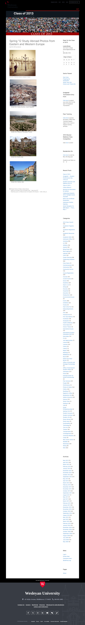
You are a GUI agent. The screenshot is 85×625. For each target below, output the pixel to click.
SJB (64, 405)
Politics (65, 389)
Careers (28, 605)
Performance (66, 385)
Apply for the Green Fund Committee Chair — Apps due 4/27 (24, 190)
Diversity (65, 289)
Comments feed (67, 558)
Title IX (41, 621)
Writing (65, 445)
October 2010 (66, 511)
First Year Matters (68, 316)
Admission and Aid (51, 9)
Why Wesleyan (30, 9)
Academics (40, 9)
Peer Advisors (66, 381)
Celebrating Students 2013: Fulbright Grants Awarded (69, 195)
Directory (42, 605)
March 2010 (66, 521)
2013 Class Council (68, 222)
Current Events (67, 278)
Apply (63, 2)
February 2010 (67, 523)
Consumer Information (54, 621)
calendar (65, 253)
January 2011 (66, 505)
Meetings (65, 352)
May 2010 (65, 517)
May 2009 (65, 541)
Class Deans (66, 263)
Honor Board (66, 324)
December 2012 (67, 470)
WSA (64, 447)
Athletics (65, 245)
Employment (66, 295)
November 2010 (67, 509)
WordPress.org (67, 560)
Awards (65, 247)
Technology (66, 425)
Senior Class (66, 401)
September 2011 (67, 493)
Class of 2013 (24, 13)
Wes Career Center (68, 439)
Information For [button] (74, 2)
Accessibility (46, 621)
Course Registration (68, 273)
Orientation (66, 371)
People (12, 188)
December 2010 (67, 507)
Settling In (65, 403)
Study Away (66, 421)
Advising (65, 241)
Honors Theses (67, 326)
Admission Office (67, 239)
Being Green (66, 249)
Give (67, 2)
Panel (64, 373)
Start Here (66, 77)
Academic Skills (67, 237)
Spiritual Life (66, 411)
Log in (64, 554)
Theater (65, 429)
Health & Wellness (68, 322)
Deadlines (65, 282)
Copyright (33, 621)
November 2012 (67, 472)
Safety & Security (67, 397)
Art (64, 243)
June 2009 (66, 539)
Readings (65, 391)
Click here (65, 100)
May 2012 (65, 478)
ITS (64, 338)
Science (65, 399)
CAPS (64, 255)
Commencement (67, 265)
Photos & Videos (18, 188)
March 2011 (66, 501)
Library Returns (67, 187)
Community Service (68, 269)
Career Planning (67, 257)
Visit (60, 2)
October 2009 (67, 531)
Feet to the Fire (67, 307)
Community (66, 267)
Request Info (54, 2)
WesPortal (35, 605)
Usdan (65, 437)
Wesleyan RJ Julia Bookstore (55, 605)
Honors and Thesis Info (69, 84)
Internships (66, 336)
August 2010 (66, 515)
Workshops (66, 443)
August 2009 (66, 535)
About (72, 9)
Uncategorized (67, 433)
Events (65, 300)
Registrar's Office (67, 393)
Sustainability (66, 423)
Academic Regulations (69, 229)
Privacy (37, 621)
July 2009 (65, 537)
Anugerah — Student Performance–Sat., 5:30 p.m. (68, 178)
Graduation (66, 320)
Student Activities (67, 415)
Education (65, 293)
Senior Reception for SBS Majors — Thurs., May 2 (69, 207)
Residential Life (67, 395)
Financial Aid (66, 314)
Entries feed (66, 556)
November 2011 (67, 489)
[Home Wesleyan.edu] (42, 585)
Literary (65, 348)
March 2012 (66, 482)
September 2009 (67, 533)
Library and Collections (41, 606)
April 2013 (65, 462)
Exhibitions (66, 302)
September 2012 (67, 476)
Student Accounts (68, 413)
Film (64, 312)
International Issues (68, 329)
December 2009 (67, 527)
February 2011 (67, 503)
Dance (64, 280)
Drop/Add (65, 291)
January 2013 (66, 468)
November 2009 (67, 529)
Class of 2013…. (67, 185)
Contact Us (21, 605)
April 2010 (65, 519)
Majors (65, 350)
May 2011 (65, 497)
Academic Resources (68, 233)
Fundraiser (66, 318)
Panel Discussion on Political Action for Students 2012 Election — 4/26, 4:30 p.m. (29, 191)
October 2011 (66, 491)
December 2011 (67, 487)
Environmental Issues (68, 297)
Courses (65, 276)
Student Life (66, 417)
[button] (78, 9)
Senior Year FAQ (67, 82)
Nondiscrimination (63, 621)
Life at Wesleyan (63, 9)
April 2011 (65, 499)
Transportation (67, 431)
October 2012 (66, 474)
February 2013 (67, 466)
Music (64, 356)
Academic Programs (68, 226)
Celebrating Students (68, 259)
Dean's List (66, 285)
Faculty (65, 305)
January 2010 (66, 525)
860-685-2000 (58, 599)
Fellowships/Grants (68, 309)
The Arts (65, 427)
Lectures (65, 344)
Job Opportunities (68, 340)
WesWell (65, 441)
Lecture (65, 342)
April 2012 (65, 480)
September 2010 (67, 513)
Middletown (66, 354)
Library (65, 346)
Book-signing (66, 251)
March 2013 (66, 464)
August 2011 (66, 495)
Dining (64, 287)
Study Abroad (26, 188)
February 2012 (67, 484)
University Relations (68, 435)
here (67, 142)
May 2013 (65, 460)
